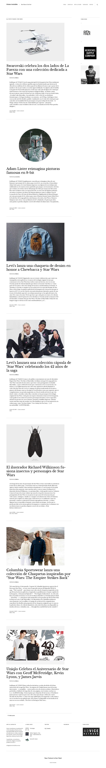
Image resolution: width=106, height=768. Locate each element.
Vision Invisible (12, 4)
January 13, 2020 (13, 208)
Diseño (11, 112)
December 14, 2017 (13, 611)
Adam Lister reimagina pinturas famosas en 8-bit (33, 171)
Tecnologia (85, 4)
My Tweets (47, 728)
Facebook (66, 724)
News (14, 112)
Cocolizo (17, 176)
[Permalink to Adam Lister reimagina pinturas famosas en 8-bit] (35, 163)
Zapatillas (70, 4)
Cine (13, 513)
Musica (91, 4)
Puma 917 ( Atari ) (34, 739)
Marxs (16, 77)
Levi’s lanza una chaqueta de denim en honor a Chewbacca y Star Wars (38, 268)
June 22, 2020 (12, 110)
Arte (10, 209)
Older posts (12, 715)
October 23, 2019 (13, 409)
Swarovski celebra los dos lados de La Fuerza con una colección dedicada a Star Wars (37, 70)
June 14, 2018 (12, 512)
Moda (64, 4)
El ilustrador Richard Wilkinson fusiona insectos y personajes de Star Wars (36, 471)
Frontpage (32, 728)
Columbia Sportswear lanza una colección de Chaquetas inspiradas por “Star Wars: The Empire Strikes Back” (38, 574)
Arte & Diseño (77, 4)
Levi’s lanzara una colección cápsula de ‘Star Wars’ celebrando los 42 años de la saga (38, 366)
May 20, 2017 (12, 704)
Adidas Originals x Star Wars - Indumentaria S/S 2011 (35, 734)
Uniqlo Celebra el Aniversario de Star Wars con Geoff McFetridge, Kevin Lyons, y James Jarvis (37, 673)
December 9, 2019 (13, 304)
